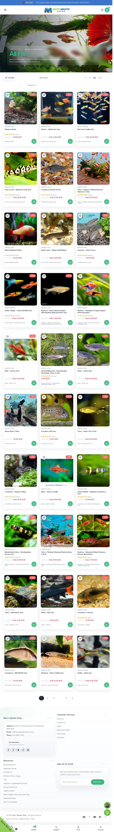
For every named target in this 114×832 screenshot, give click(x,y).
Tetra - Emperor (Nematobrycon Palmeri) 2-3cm (90, 191)
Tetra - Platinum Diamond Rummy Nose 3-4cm (56, 553)
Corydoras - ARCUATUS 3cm (16, 673)
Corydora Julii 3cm (48, 431)
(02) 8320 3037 (18, 735)
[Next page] (72, 698)
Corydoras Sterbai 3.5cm (51, 190)
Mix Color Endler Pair (85, 129)
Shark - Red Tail (47, 613)
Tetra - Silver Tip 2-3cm (87, 431)
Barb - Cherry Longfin (49, 492)
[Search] (102, 10)
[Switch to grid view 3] (94, 78)
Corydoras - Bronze (85, 613)
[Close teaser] (16, 829)
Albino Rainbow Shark (13, 250)
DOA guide (61, 734)
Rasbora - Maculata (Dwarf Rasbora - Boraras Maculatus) (92, 553)
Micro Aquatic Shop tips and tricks (17, 795)
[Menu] (5, 10)
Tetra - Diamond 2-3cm (14, 613)
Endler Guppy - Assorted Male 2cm (18, 311)
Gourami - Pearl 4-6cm (86, 250)
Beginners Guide (63, 730)
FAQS (59, 726)
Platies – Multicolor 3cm (50, 129)
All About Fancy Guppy (12, 776)
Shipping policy (24, 819)
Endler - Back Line (84, 673)
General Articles (10, 798)
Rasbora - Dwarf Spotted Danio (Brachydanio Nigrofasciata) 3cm (54, 312)
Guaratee (60, 738)
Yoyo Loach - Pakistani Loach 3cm (18, 190)
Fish (5, 780)
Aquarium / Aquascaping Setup (15, 783)
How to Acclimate (10, 802)
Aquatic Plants (9, 791)
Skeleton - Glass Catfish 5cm (52, 673)
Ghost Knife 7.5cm (12, 431)
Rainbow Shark (10, 129)
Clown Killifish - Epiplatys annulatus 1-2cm (92, 493)
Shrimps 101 (8, 772)
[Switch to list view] (86, 78)
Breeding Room (9, 765)
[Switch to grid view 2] (90, 78)
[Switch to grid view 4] (100, 78)
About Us (60, 719)
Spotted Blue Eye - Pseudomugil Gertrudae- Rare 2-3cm (53, 372)
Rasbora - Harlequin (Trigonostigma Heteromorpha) (91, 312)
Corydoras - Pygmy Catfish (15, 492)
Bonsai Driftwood (10, 787)
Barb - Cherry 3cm (12, 371)
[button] (7, 95)
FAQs (33, 819)
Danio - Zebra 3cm (84, 371)
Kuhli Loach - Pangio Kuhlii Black (53, 250)
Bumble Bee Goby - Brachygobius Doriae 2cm (18, 553)
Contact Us (61, 723)
